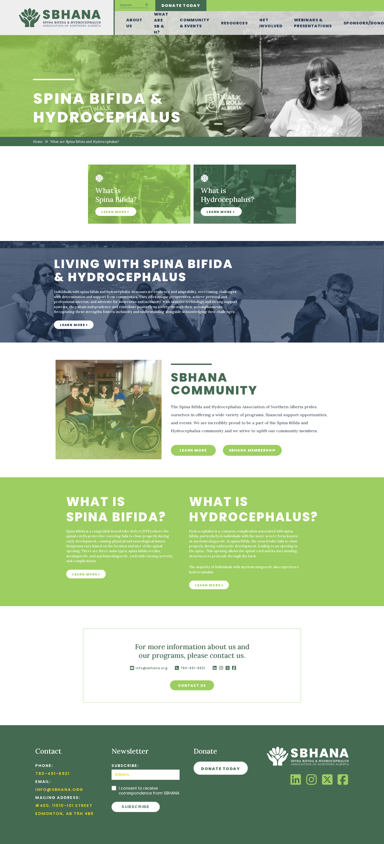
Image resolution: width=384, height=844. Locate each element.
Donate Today (181, 5)
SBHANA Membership (252, 450)
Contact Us (192, 685)
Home (38, 141)
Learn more (72, 325)
